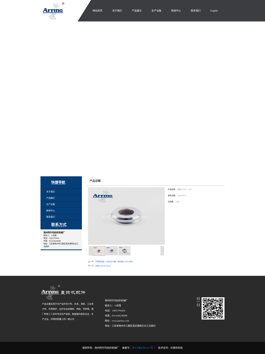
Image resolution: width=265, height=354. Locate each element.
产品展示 (50, 198)
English (214, 10)
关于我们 (50, 192)
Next (262, 96)
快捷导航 (58, 182)
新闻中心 (50, 210)
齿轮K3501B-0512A (103, 266)
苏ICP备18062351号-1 (144, 347)
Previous (2, 96)
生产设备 (50, 204)
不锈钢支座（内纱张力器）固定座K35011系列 (114, 262)
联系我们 (50, 217)
